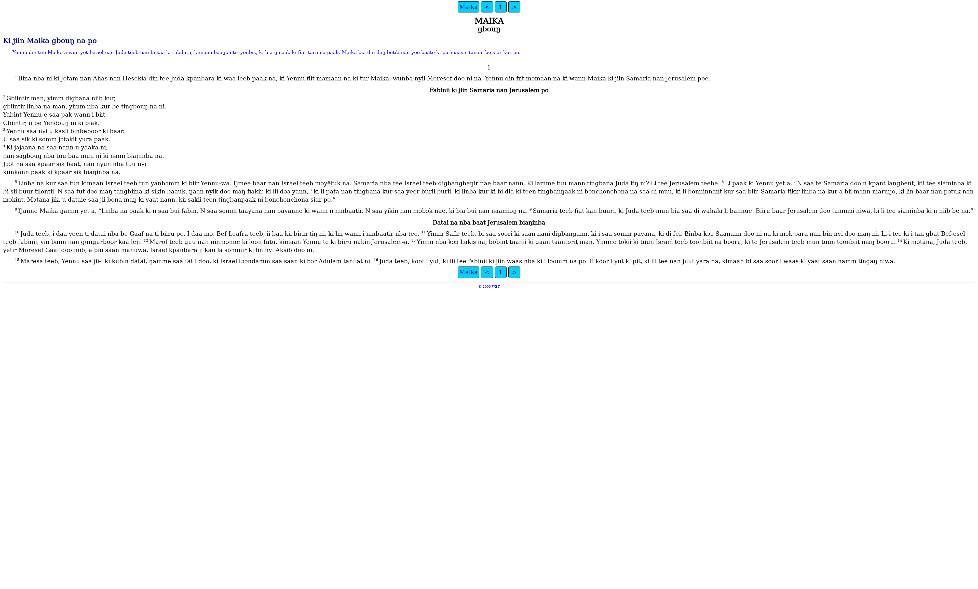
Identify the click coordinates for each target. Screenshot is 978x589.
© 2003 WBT (489, 286)
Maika (468, 7)
